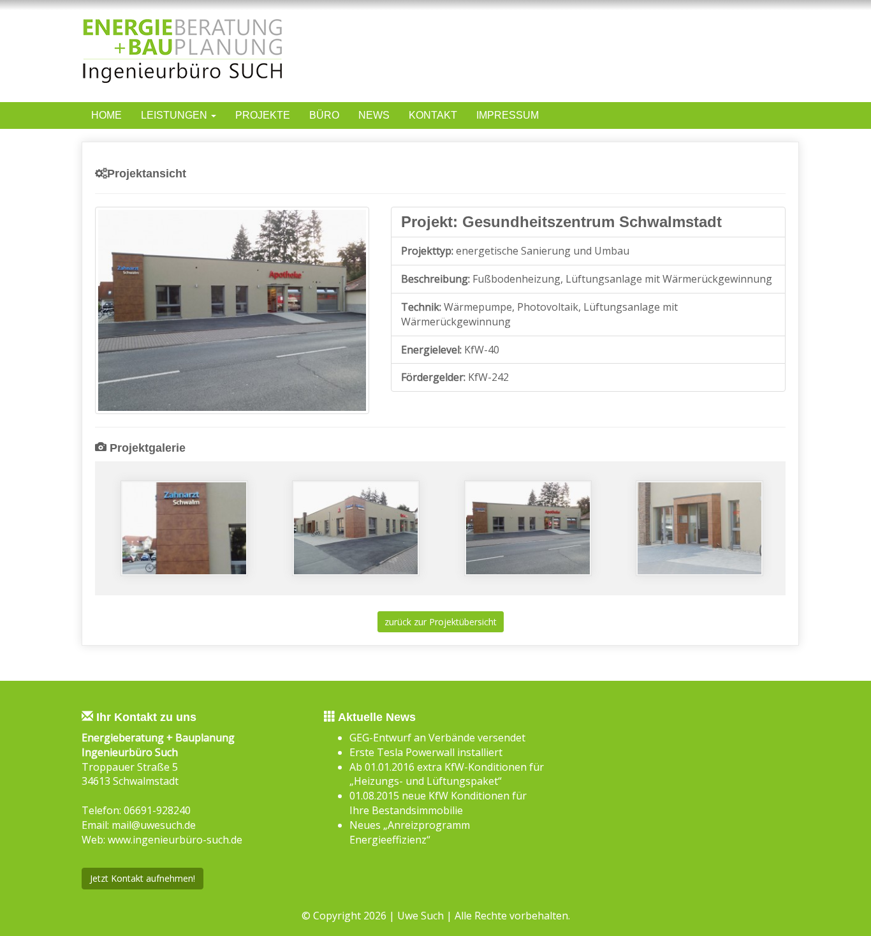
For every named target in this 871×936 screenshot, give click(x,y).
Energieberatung (189, 140)
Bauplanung (175, 157)
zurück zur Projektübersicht (440, 622)
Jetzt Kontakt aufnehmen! (142, 878)
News (374, 115)
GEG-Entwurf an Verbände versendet (437, 738)
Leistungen (175, 115)
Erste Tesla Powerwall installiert (425, 752)
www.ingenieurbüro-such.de (175, 840)
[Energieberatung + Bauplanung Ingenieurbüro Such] (254, 51)
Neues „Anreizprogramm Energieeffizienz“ (409, 832)
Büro (324, 115)
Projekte (262, 115)
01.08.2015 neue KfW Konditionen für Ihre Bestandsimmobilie (438, 803)
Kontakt (433, 115)
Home (106, 115)
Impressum (507, 115)
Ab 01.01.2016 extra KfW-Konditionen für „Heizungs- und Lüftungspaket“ (446, 774)
